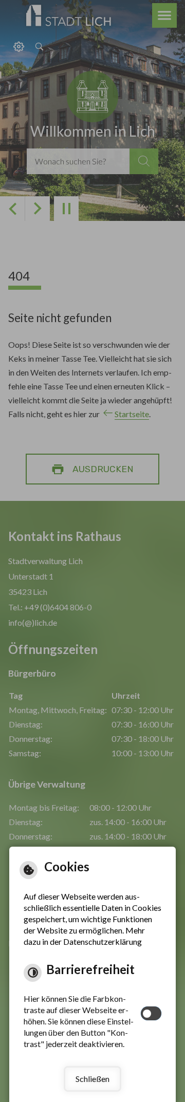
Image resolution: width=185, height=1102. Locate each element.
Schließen (92, 1079)
